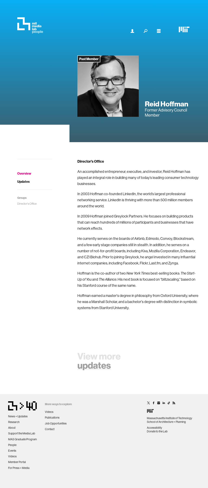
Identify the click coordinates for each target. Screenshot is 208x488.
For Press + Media (18, 468)
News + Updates (18, 416)
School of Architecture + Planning (166, 422)
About (11, 428)
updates (94, 365)
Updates (23, 182)
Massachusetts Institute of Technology (169, 418)
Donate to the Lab (157, 431)
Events (12, 450)
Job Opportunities (56, 423)
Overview (24, 173)
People (12, 445)
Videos (12, 456)
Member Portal (17, 462)
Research (14, 422)
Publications (52, 417)
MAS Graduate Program (22, 439)
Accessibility (154, 428)
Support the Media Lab (21, 433)
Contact (49, 429)
